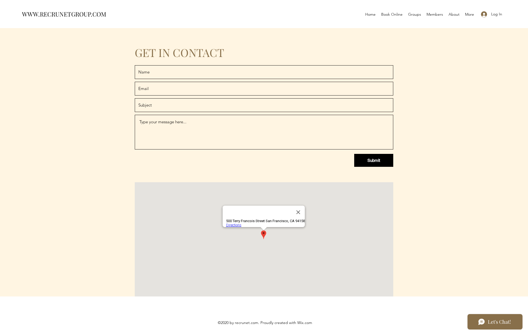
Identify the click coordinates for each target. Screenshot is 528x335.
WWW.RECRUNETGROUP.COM (64, 14)
